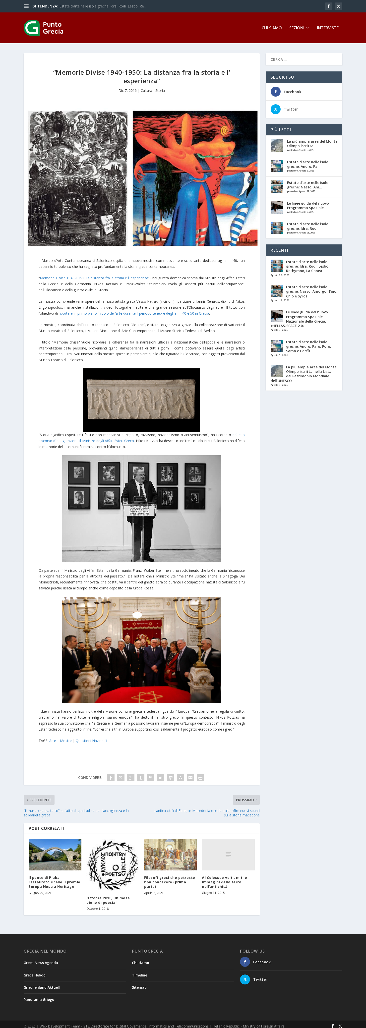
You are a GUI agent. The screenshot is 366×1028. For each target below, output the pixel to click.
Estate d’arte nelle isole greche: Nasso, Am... (307, 184)
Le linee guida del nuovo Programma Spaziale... (308, 205)
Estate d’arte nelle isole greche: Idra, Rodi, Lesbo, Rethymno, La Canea (307, 266)
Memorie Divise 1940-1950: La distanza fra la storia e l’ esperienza (94, 278)
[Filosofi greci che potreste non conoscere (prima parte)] (170, 854)
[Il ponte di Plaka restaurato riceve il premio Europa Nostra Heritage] (55, 854)
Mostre (66, 740)
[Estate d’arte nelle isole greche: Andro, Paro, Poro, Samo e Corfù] (277, 166)
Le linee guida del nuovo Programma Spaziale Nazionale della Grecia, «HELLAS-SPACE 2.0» (299, 319)
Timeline (139, 975)
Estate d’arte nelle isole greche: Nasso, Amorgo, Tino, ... (104, 6)
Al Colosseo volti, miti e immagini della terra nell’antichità (224, 882)
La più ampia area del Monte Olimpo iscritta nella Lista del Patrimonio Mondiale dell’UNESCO (303, 374)
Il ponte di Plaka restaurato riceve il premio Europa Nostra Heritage (54, 882)
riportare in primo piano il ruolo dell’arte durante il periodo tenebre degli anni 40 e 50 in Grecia (134, 313)
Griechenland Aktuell (42, 987)
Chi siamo (272, 28)
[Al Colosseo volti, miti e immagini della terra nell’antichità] (228, 854)
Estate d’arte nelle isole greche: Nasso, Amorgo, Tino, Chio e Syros (311, 291)
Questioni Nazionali (91, 740)
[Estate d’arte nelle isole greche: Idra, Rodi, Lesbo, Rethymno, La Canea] (277, 228)
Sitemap (139, 987)
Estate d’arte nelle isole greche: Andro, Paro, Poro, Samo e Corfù (308, 346)
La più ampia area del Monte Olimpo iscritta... (312, 143)
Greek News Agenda (41, 962)
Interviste (328, 28)
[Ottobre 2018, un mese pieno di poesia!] (112, 865)
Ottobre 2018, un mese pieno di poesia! (108, 900)
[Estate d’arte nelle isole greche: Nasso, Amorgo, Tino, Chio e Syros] (277, 186)
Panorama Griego (39, 999)
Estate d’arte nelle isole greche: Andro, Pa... (307, 164)
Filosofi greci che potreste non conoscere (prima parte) (169, 882)
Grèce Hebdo (35, 975)
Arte (52, 740)
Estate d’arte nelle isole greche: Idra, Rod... (307, 226)
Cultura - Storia (153, 90)
